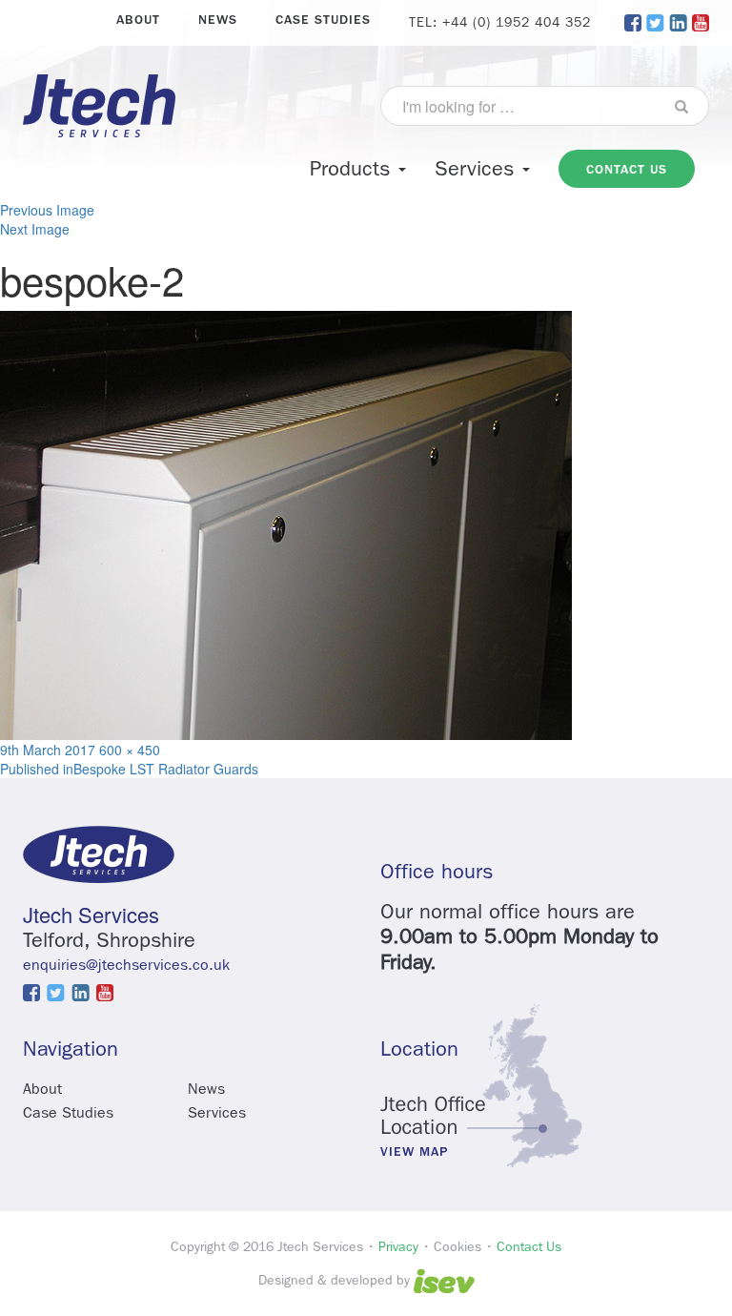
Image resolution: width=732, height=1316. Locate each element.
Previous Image (47, 209)
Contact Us (529, 1246)
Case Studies (323, 19)
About (138, 19)
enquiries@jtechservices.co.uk (126, 965)
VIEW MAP (414, 1152)
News (217, 19)
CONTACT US (626, 169)
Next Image (35, 228)
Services (477, 168)
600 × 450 (129, 749)
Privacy (398, 1246)
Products (353, 168)
